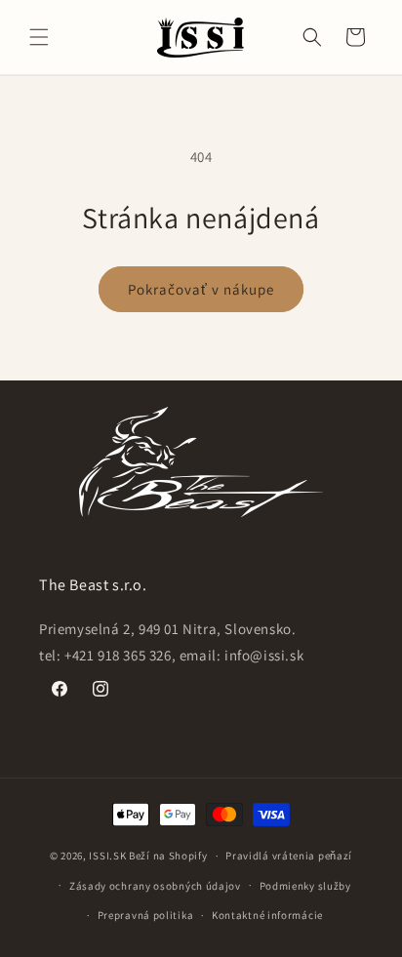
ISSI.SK (107, 855)
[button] (39, 37)
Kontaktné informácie (267, 915)
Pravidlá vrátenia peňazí (288, 855)
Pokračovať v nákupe (201, 289)
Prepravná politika (146, 915)
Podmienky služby (305, 886)
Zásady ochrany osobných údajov (155, 886)
